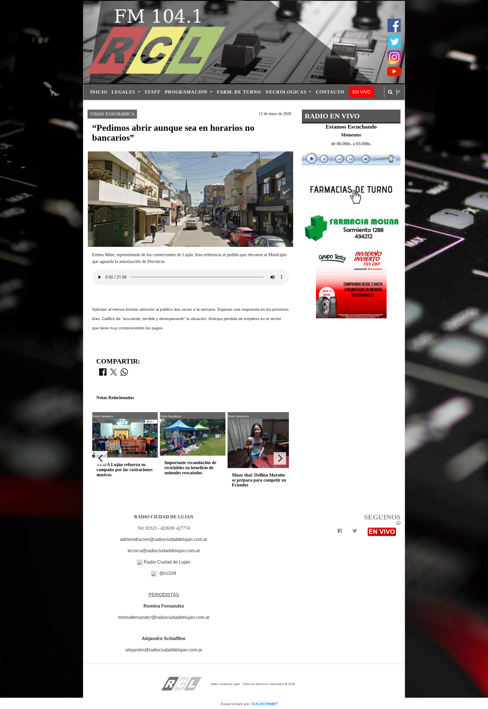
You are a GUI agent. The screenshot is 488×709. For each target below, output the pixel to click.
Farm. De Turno (239, 92)
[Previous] (101, 458)
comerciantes (215, 105)
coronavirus (296, 105)
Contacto (330, 92)
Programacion (187, 92)
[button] (390, 92)
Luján (185, 105)
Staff (152, 92)
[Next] (280, 458)
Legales (124, 92)
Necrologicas (286, 92)
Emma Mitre (251, 105)
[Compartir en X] (113, 374)
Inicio (98, 92)
